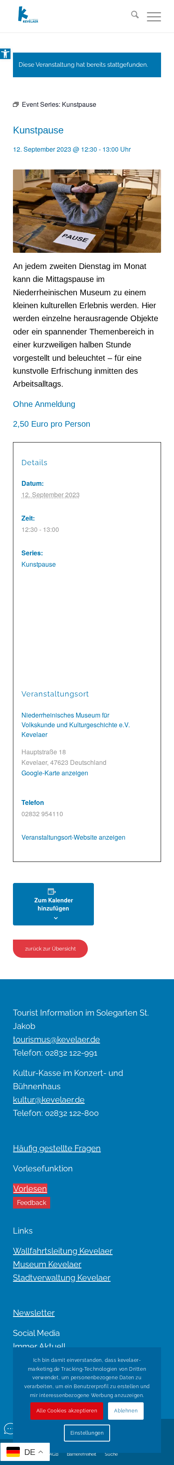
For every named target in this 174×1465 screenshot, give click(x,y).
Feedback (31, 1203)
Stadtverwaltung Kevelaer (61, 1278)
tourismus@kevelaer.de (56, 1039)
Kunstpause (38, 564)
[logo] (72, 16)
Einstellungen (87, 1433)
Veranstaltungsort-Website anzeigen (73, 837)
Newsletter (34, 1313)
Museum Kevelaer (47, 1264)
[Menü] (150, 16)
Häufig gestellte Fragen (57, 1148)
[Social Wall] (10, 1428)
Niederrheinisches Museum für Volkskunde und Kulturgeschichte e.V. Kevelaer (75, 724)
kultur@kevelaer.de (49, 1100)
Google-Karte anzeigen (54, 772)
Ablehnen (126, 1411)
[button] (5, 54)
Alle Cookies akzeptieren (66, 1411)
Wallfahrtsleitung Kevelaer (62, 1251)
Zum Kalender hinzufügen (53, 904)
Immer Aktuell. (40, 1346)
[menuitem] (131, 16)
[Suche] (131, 16)
